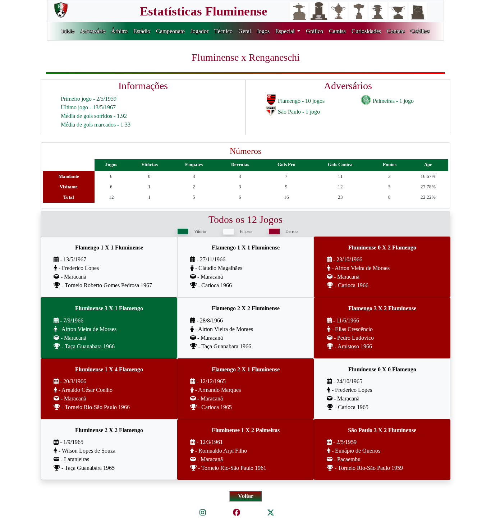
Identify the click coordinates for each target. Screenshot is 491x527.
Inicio (67, 31)
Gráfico (314, 31)
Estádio (141, 31)
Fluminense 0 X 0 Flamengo (382, 369)
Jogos (263, 31)
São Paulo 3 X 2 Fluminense (382, 430)
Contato (396, 31)
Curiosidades (366, 31)
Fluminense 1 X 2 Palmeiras (246, 430)
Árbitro (119, 31)
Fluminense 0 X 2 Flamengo (382, 247)
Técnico (223, 31)
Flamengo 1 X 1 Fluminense (109, 247)
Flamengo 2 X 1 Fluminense (246, 369)
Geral (244, 31)
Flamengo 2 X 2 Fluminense (246, 308)
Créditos (420, 31)
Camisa (337, 31)
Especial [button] (285, 31)
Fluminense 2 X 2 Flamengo (109, 430)
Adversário (92, 31)
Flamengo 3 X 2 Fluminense (382, 308)
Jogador (199, 31)
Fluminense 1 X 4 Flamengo (109, 369)
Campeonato (170, 31)
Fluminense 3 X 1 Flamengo (109, 308)
